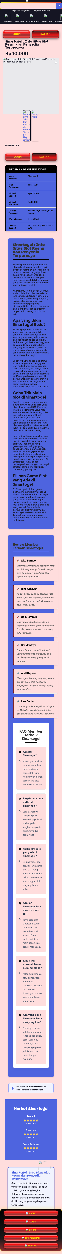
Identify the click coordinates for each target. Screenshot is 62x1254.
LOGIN (17, 34)
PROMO (32, 1213)
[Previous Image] (5, 86)
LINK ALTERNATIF (32, 1237)
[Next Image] (56, 86)
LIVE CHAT (32, 1245)
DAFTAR (45, 34)
